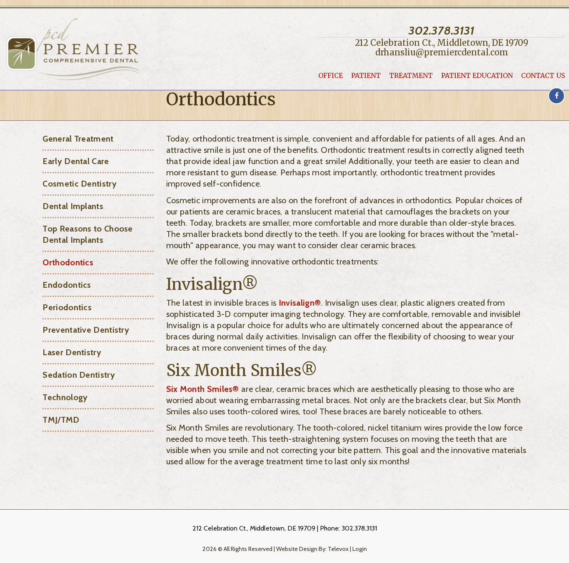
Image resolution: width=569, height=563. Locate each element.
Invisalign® (300, 303)
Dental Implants (72, 206)
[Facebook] (556, 95)
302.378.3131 (441, 30)
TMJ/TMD (60, 420)
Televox (338, 549)
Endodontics (66, 285)
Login (359, 549)
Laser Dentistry (71, 352)
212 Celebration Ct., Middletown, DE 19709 (441, 43)
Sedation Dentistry (78, 375)
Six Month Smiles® (202, 389)
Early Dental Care (75, 161)
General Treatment (77, 139)
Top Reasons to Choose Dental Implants (87, 234)
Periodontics (67, 307)
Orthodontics (67, 262)
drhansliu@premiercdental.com (441, 52)
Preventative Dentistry (85, 330)
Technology (64, 397)
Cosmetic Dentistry (79, 184)
